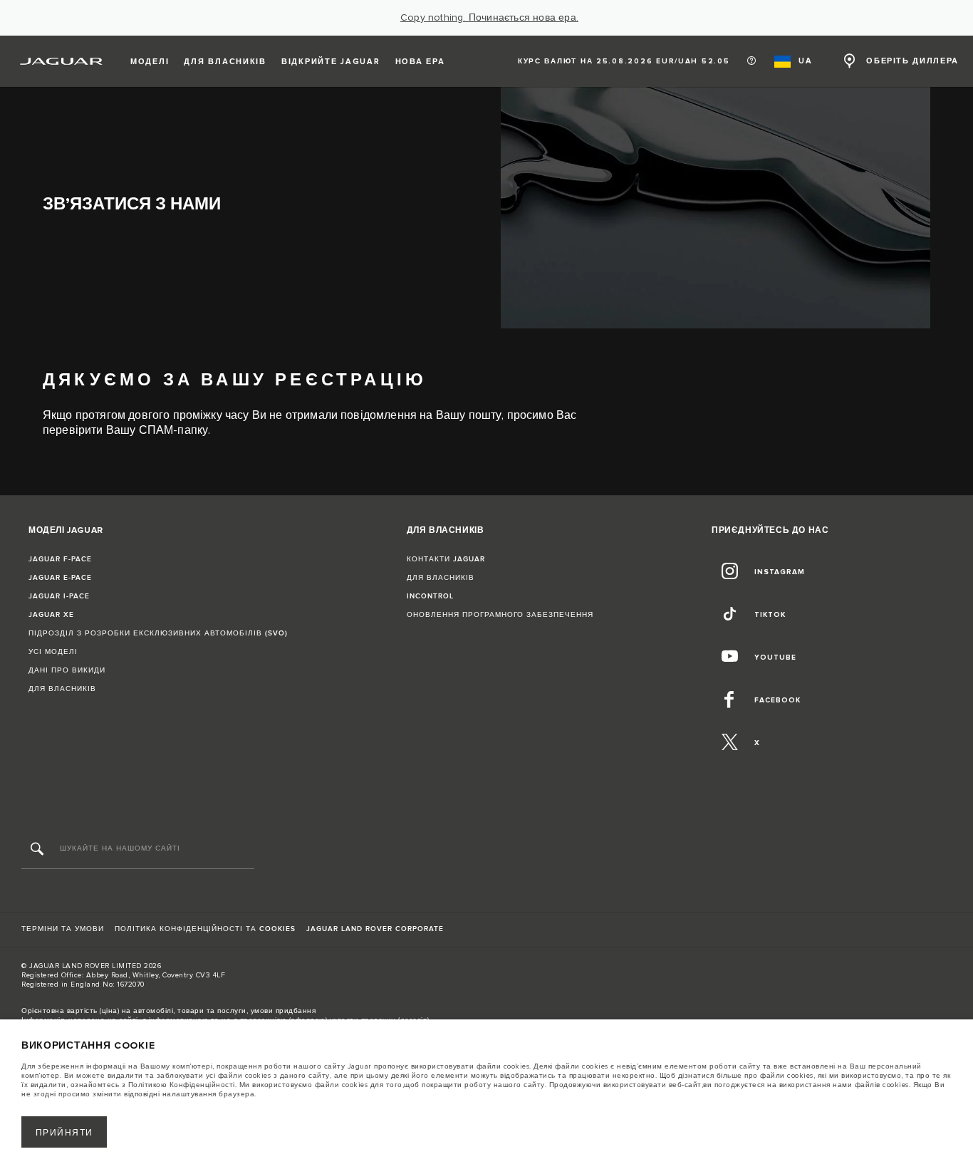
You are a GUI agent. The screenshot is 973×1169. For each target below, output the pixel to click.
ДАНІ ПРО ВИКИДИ (66, 670)
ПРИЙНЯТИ (64, 1133)
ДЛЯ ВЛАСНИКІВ (62, 689)
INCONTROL (430, 596)
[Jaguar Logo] (61, 61)
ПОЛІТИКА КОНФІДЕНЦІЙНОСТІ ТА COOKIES (205, 929)
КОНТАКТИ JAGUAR (446, 559)
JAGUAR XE (51, 615)
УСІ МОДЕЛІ (53, 652)
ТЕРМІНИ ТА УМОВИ (62, 929)
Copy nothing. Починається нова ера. (489, 18)
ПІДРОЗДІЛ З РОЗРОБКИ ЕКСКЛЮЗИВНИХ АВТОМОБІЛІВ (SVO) (158, 633)
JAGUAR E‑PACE (60, 577)
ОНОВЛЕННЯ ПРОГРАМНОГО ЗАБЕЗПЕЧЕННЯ (500, 615)
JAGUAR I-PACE (59, 596)
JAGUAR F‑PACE (60, 559)
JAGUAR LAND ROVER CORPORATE (375, 929)
